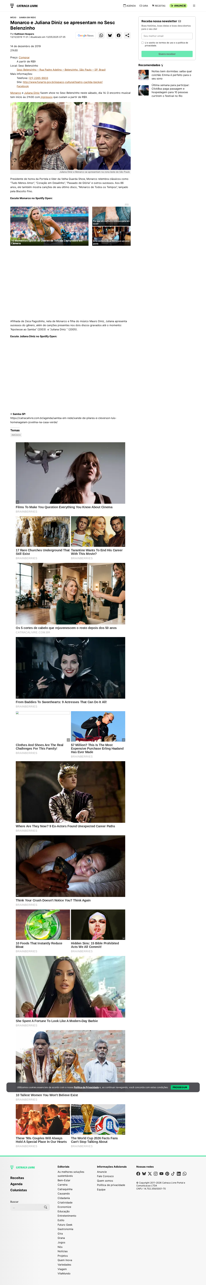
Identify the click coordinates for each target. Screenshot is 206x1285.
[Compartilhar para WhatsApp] (101, 35)
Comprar (24, 57)
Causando (64, 1193)
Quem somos (105, 1180)
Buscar (14, 1201)
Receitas (160, 5)
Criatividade (65, 1202)
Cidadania (64, 1198)
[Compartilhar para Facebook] (118, 35)
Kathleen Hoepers (24, 33)
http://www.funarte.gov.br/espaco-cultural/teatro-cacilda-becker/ (63, 82)
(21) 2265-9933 (38, 78)
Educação (64, 1211)
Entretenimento (67, 1215)
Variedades (64, 1264)
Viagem (62, 1269)
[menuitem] (30, 1179)
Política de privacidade (111, 1185)
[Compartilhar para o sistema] (127, 35)
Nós (60, 1246)
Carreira (62, 1184)
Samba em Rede (27, 17)
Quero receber (167, 53)
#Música (16, 435)
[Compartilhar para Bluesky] (110, 35)
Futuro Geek (65, 1224)
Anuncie (180, 5)
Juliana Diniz (32, 92)
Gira (145, 5)
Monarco (15, 92)
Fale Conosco (105, 1176)
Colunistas (18, 1190)
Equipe (101, 1189)
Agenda (131, 5)
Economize (64, 1206)
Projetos (63, 1255)
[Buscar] (45, 1207)
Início (13, 17)
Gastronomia (65, 1229)
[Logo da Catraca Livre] (24, 5)
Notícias (63, 1251)
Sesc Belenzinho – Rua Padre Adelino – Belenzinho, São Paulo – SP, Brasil (61, 69)
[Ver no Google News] (85, 35)
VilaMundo (64, 1273)
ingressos (46, 97)
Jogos (61, 1242)
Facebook (23, 86)
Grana (61, 1237)
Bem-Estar (64, 1180)
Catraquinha (65, 1189)
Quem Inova (65, 1260)
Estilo (61, 1220)
